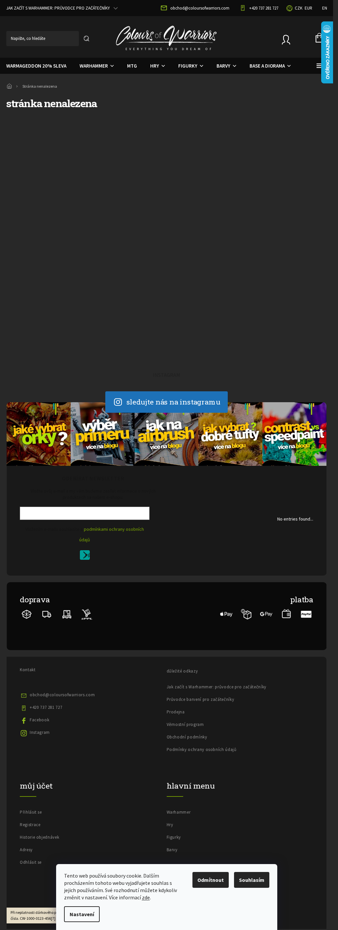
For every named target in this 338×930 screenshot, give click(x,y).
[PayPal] (306, 613)
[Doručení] (67, 613)
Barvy (172, 850)
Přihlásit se (87, 556)
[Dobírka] (246, 613)
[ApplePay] (226, 613)
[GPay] (266, 613)
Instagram (40, 732)
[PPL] (86, 613)
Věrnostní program (185, 724)
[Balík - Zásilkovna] (27, 613)
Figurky (174, 837)
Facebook (39, 720)
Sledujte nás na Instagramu (173, 401)
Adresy (26, 850)
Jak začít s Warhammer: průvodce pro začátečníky (217, 687)
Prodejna (176, 712)
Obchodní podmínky (187, 737)
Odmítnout (210, 880)
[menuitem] (91, 66)
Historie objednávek (39, 837)
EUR (308, 8)
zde (146, 897)
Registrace (30, 824)
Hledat (86, 38)
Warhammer (179, 812)
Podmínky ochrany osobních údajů (202, 749)
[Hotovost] (286, 613)
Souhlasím (251, 880)
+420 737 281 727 (46, 707)
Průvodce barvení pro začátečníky (200, 699)
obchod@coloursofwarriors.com (62, 695)
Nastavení (82, 914)
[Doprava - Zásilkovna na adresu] (47, 613)
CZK (298, 8)
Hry (170, 824)
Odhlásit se (31, 862)
